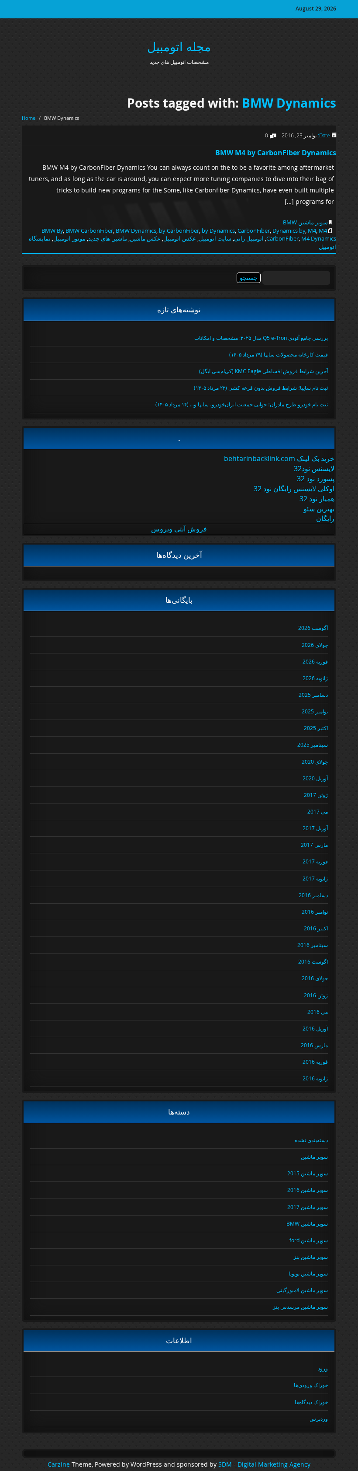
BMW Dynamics (289, 103)
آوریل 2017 (315, 828)
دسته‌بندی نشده (311, 1139)
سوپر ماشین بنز (310, 1256)
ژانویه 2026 (315, 677)
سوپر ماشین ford (308, 1240)
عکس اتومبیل (179, 238)
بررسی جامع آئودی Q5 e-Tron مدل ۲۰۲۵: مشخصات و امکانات (261, 337)
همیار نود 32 (316, 498)
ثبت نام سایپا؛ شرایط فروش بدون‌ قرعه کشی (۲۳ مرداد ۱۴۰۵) (261, 387)
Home (28, 118)
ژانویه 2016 (315, 1078)
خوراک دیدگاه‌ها (311, 1401)
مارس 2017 (314, 844)
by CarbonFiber (179, 230)
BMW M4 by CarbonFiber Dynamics (275, 152)
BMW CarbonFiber (89, 230)
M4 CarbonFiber (296, 235)
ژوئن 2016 (316, 995)
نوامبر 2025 (315, 711)
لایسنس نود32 (314, 468)
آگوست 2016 (313, 961)
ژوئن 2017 (316, 794)
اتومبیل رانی (249, 238)
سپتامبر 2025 (312, 744)
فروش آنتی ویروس (179, 529)
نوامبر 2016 (315, 911)
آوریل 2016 (315, 1028)
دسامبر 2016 (313, 894)
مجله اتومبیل (179, 46)
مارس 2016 (314, 1044)
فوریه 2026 (315, 661)
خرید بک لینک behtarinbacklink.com (279, 458)
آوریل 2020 (315, 778)
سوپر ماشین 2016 (307, 1189)
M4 (312, 230)
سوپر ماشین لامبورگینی (302, 1289)
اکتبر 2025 (316, 727)
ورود (323, 1368)
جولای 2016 (315, 978)
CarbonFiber (254, 230)
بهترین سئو (318, 509)
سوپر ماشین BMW (305, 222)
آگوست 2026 (313, 627)
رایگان (325, 518)
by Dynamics (218, 230)
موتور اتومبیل (69, 238)
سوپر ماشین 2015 (307, 1173)
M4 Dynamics (318, 238)
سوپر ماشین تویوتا (308, 1273)
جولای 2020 (315, 761)
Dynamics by (288, 230)
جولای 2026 (315, 644)
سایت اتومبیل (215, 238)
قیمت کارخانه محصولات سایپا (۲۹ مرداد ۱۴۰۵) (278, 354)
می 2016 (317, 1011)
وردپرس (319, 1418)
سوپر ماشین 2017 (307, 1206)
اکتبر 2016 (316, 928)
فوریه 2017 (315, 861)
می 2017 (317, 811)
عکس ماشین (145, 238)
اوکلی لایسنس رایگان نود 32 (294, 488)
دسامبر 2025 (313, 694)
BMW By (52, 230)
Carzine (60, 1464)
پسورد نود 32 (315, 478)
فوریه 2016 (315, 1061)
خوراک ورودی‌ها (311, 1384)
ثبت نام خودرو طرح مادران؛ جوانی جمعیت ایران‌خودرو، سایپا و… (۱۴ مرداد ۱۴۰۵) (241, 404)
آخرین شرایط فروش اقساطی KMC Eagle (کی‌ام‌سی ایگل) (263, 370)
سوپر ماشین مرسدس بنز (300, 1306)
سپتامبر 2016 (312, 944)
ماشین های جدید (107, 238)
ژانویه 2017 (315, 878)
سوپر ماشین (314, 1156)
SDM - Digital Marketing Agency (264, 1464)
